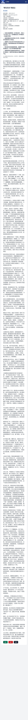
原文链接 (5, 10)
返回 (16, 642)
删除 (11, 642)
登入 (26, 1)
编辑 (5, 642)
